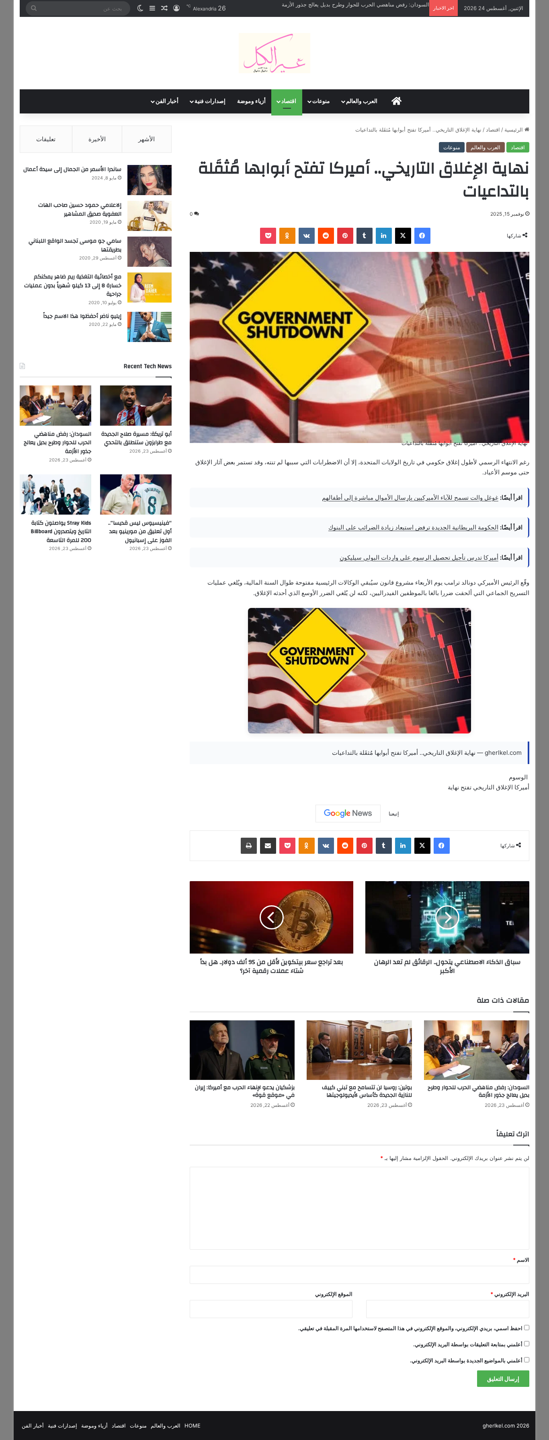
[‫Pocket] (268, 236)
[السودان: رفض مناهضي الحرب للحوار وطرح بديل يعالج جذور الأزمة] (476, 1050)
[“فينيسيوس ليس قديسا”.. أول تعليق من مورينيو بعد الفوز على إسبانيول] (135, 494)
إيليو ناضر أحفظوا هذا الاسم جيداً (82, 316)
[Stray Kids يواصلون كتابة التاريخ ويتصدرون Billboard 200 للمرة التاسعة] (55, 494)
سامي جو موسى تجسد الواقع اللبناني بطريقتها (75, 245)
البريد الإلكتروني (509, 1294)
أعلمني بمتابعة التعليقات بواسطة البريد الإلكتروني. (467, 1344)
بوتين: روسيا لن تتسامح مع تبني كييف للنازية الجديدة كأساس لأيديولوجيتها (367, 1091)
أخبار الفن (167, 101)
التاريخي (483, 787)
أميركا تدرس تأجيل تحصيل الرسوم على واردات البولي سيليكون (419, 557)
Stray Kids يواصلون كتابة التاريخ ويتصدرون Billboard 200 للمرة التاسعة (61, 532)
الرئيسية (514, 129)
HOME (192, 1425)
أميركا (521, 787)
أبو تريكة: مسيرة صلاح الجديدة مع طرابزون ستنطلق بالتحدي (136, 438)
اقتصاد (288, 101)
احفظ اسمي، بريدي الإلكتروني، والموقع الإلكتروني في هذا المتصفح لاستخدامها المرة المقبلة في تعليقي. (410, 1328)
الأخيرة (97, 139)
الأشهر (146, 139)
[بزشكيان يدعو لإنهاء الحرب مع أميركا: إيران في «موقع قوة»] (242, 1050)
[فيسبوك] (422, 236)
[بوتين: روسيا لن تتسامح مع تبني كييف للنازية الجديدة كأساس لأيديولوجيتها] (359, 1050)
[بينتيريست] (345, 236)
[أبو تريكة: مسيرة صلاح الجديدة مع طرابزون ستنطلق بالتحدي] (135, 405)
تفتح (466, 787)
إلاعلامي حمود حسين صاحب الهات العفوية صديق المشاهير (79, 209)
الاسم (521, 1260)
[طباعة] (249, 846)
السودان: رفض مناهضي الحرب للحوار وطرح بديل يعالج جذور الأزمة (355, 4)
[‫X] (403, 236)
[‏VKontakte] (307, 236)
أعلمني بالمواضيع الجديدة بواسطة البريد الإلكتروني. (466, 1360)
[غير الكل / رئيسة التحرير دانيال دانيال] (274, 53)
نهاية (453, 787)
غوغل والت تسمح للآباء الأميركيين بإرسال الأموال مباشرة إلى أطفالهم (410, 497)
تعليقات (45, 139)
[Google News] (348, 813)
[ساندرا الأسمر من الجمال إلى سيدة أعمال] (149, 180)
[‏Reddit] (326, 236)
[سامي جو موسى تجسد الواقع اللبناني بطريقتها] (149, 252)
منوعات (321, 101)
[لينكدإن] (384, 236)
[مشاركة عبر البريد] (268, 846)
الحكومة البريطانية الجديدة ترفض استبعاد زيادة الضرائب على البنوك (413, 527)
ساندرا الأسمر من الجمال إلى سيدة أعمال (72, 169)
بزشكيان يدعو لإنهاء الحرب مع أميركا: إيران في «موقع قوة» (245, 1091)
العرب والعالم (361, 101)
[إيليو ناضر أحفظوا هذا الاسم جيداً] (149, 327)
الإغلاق (504, 787)
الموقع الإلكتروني (333, 1294)
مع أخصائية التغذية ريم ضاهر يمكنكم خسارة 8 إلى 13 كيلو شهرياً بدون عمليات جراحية (72, 285)
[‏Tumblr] (364, 236)
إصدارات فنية (210, 101)
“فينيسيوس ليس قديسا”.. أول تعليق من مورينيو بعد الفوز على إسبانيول (140, 532)
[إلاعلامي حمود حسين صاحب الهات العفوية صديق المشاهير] (149, 216)
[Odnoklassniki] (287, 236)
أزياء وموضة (251, 101)
